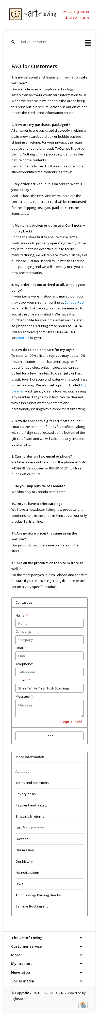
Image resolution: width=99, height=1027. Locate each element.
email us (22, 337)
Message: (24, 696)
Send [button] (49, 736)
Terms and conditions (32, 782)
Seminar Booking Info (31, 906)
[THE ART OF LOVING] (34, 15)
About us (22, 771)
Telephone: (24, 664)
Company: (23, 631)
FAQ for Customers (29, 827)
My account (80, 17)
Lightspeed (19, 999)
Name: (21, 615)
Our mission (24, 850)
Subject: (22, 680)
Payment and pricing (31, 805)
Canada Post (74, 302)
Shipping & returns (29, 816)
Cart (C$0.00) (78, 12)
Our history (24, 861)
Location (21, 839)
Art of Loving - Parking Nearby (38, 895)
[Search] (13, 42)
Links (19, 884)
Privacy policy (25, 794)
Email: (21, 647)
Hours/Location (27, 872)
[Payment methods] (83, 1004)
